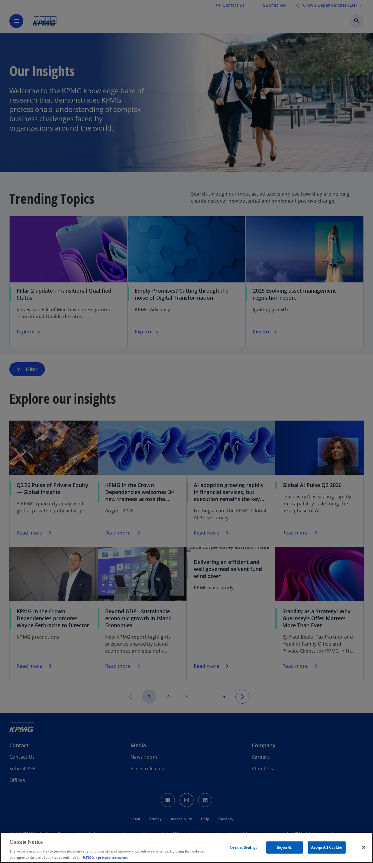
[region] (186, 848)
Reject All (285, 847)
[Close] (363, 847)
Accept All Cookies (326, 847)
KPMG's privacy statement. (105, 857)
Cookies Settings (243, 847)
